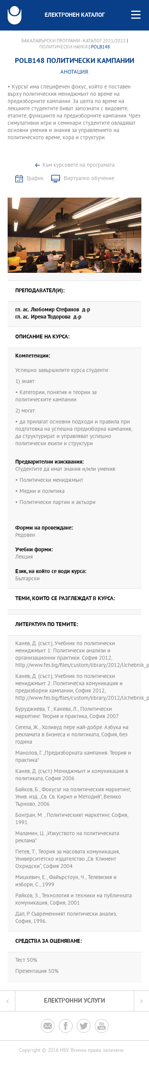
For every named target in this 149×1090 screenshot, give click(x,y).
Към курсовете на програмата (78, 165)
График (35, 178)
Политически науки (63, 47)
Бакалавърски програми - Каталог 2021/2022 (73, 41)
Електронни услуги (74, 1001)
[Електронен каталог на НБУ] (14, 15)
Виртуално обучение (89, 178)
